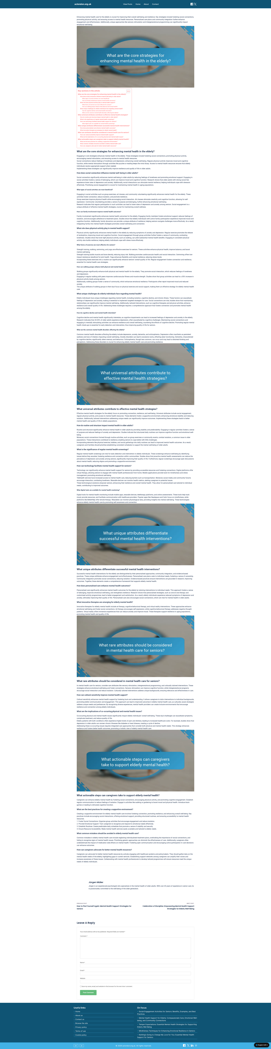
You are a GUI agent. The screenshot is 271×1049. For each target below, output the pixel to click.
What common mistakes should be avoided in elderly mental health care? (100, 143)
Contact (155, 4)
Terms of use (80, 1031)
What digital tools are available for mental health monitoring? (98, 123)
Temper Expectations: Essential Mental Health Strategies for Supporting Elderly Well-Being (167, 1025)
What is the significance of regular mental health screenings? (97, 119)
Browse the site (81, 1023)
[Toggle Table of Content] (127, 91)
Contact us (79, 1019)
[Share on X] (188, 1046)
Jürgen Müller (96, 882)
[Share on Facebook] (192, 4)
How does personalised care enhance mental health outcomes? (98, 128)
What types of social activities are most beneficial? (95, 98)
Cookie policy (80, 1035)
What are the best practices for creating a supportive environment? (99, 141)
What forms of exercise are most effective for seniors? (96, 104)
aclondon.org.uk (83, 4)
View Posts (127, 4)
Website (82, 978)
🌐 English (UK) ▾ (262, 1045)
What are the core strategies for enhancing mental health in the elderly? (102, 94)
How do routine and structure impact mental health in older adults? (99, 117)
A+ (76, 1046)
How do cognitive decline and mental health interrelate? (97, 110)
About (146, 4)
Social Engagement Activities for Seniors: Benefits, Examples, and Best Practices (166, 1012)
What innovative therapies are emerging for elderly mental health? (98, 130)
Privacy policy (81, 1027)
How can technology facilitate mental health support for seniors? (98, 121)
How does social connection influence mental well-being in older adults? (100, 96)
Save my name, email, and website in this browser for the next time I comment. (107, 986)
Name (82, 962)
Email (82, 970)
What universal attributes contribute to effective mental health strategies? (103, 115)
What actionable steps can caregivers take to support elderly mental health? (103, 139)
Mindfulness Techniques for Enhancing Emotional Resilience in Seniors (167, 1031)
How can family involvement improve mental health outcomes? (98, 100)
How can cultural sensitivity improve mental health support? (97, 135)
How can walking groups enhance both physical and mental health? (100, 106)
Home (138, 4)
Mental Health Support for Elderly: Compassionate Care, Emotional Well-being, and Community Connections (167, 1019)
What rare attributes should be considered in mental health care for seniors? (103, 132)
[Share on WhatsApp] (196, 1046)
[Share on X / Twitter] (195, 4)
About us (79, 1015)
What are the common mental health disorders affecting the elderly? (100, 112)
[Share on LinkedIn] (192, 1046)
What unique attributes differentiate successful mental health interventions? (104, 126)
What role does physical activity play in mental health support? (97, 102)
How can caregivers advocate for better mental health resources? (98, 146)
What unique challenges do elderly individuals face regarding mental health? (101, 108)
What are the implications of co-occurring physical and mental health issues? (101, 137)
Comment (83, 936)
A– (82, 1046)
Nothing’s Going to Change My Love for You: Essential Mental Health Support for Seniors (165, 1036)
